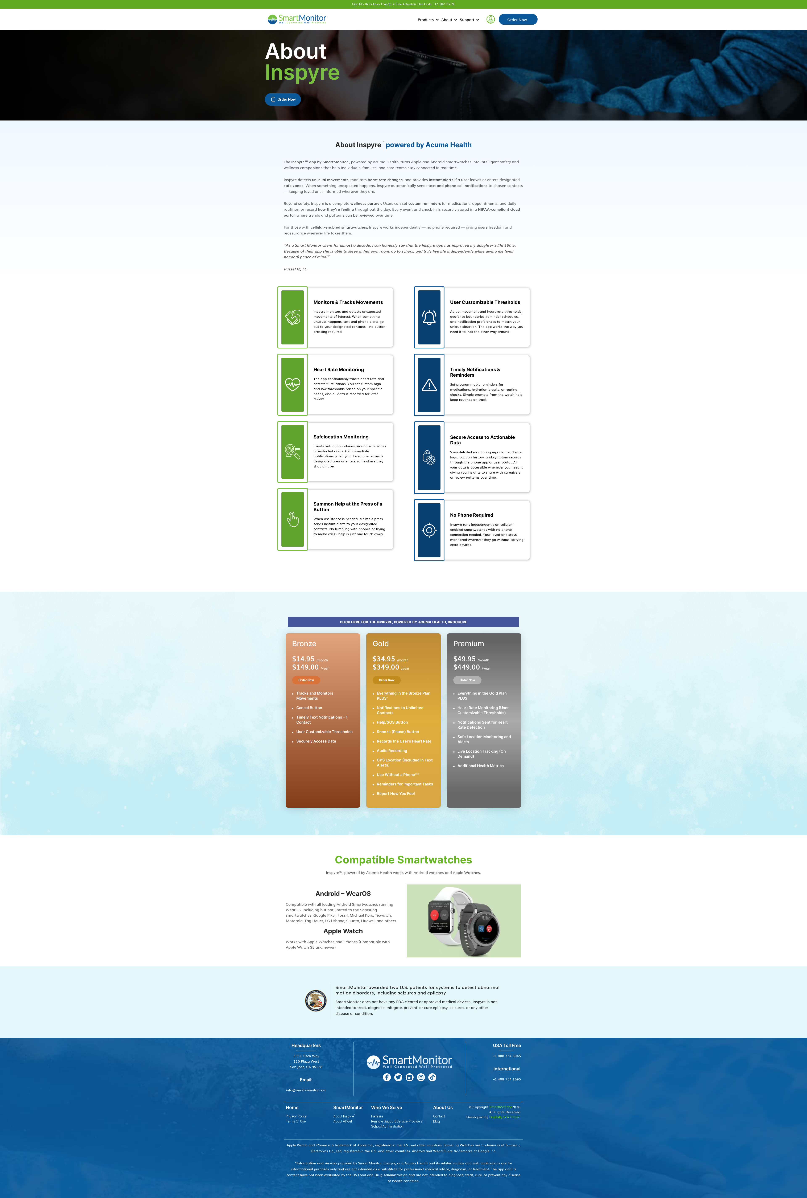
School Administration (387, 1126)
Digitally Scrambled (504, 1116)
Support (467, 19)
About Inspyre (344, 1116)
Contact (439, 1116)
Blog (436, 1121)
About (446, 19)
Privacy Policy (296, 1116)
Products (426, 19)
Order (517, 19)
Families (377, 1116)
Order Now (306, 680)
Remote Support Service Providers (397, 1121)
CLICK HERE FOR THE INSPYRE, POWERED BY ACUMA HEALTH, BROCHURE (403, 622)
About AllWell (342, 1121)
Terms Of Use (296, 1121)
